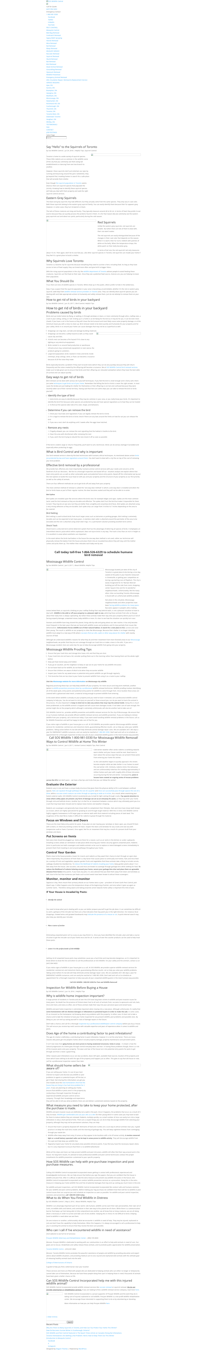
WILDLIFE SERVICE (52, 51)
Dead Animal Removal (54, 67)
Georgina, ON (51, 93)
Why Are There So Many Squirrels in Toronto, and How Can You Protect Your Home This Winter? (81, 1328)
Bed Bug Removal (52, 33)
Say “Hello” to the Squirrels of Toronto (71, 147)
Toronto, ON (50, 111)
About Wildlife (80, 565)
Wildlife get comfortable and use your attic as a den (76, 1115)
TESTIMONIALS (51, 124)
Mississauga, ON (52, 98)
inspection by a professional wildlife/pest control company (100, 1024)
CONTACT (49, 130)
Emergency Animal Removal (56, 77)
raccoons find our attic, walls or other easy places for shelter (103, 633)
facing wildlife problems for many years (124, 605)
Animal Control (80, 745)
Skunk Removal (52, 59)
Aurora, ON (50, 88)
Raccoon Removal (52, 54)
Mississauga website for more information (69, 681)
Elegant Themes (62, 1349)
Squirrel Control (91, 151)
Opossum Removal (53, 72)
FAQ (47, 127)
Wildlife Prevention (53, 75)
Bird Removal (51, 64)
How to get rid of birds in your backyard (73, 300)
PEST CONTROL (52, 27)
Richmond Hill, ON (53, 103)
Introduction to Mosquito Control (58, 1338)
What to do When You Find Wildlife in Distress (77, 1198)
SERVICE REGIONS (53, 83)
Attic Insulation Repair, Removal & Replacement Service (66, 80)
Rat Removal (51, 46)
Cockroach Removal (53, 35)
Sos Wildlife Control (56, 151)
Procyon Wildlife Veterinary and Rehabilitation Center (66, 1238)
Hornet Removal (52, 41)
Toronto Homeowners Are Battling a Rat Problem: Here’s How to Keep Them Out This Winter (80, 1336)
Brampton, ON (51, 90)
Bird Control (80, 303)
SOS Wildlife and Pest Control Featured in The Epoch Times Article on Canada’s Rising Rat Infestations (84, 1333)
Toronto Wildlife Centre (55, 1249)
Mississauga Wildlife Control (65, 561)
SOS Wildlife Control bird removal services (122, 367)
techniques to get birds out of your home (69, 383)
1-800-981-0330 (52, 14)
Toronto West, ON (52, 114)
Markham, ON (51, 96)
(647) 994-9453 (51, 9)
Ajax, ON (49, 85)
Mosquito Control (52, 30)
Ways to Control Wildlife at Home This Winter (76, 742)
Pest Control (100, 745)
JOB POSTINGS (51, 132)
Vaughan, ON (51, 119)
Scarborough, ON (52, 106)
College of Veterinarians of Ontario (59, 1263)
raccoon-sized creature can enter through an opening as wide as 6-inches (84, 793)
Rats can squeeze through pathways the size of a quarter (73, 791)
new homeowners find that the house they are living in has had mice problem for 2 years (65, 1085)
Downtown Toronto (53, 117)
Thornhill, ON (51, 109)
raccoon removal (105, 1287)
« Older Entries (51, 1317)
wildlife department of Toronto (94, 271)
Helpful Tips (79, 151)
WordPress (83, 1349)
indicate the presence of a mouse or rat (102, 914)
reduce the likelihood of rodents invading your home (94, 864)
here (137, 1290)
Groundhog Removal (54, 69)
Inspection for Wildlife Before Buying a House (77, 988)
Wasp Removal (51, 48)
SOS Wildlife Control (56, 991)
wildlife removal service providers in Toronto (80, 292)
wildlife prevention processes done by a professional (72, 688)
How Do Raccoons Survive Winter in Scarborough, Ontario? (68, 1330)
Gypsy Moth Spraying (54, 38)
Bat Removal (51, 61)
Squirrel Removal (52, 56)
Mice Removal (51, 43)
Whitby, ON (50, 122)
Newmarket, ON (52, 101)
